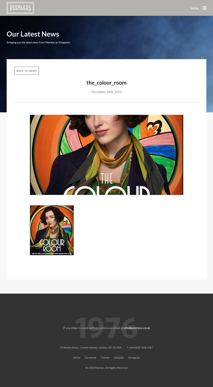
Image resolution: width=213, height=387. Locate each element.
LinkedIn (119, 357)
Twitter (105, 357)
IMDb (76, 357)
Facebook (90, 357)
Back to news (26, 70)
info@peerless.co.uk (137, 328)
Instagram (134, 357)
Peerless (20, 8)
